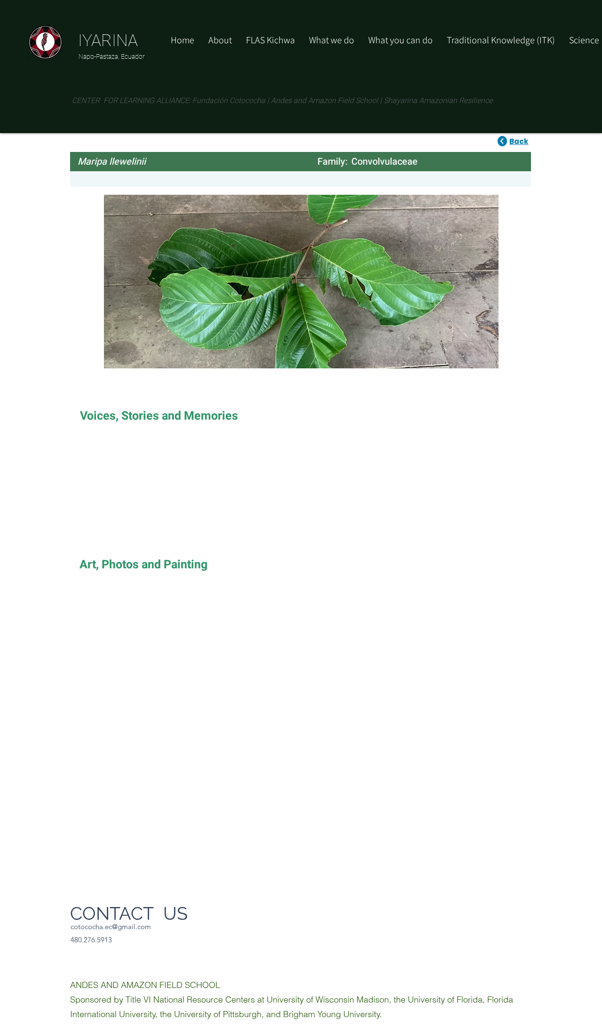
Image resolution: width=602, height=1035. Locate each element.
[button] (400, 40)
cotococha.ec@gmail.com (111, 926)
